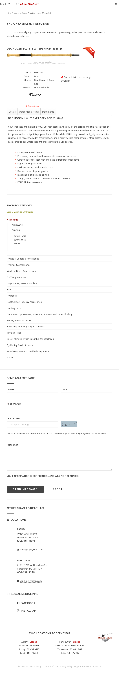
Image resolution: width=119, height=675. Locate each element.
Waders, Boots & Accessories (22, 271)
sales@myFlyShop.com (31, 549)
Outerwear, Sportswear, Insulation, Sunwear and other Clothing (40, 314)
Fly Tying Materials (16, 277)
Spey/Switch (20, 239)
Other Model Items (29, 111)
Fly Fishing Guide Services (20, 345)
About (97, 666)
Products (15, 13)
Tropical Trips (14, 332)
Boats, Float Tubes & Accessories (24, 301)
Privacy (66, 666)
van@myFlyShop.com (31, 580)
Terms (51, 666)
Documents (48, 111)
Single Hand (20, 235)
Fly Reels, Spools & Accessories (23, 258)
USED (17, 243)
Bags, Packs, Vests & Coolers (22, 283)
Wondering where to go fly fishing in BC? (28, 351)
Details (12, 111)
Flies (9, 289)
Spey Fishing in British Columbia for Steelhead (30, 338)
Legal (82, 666)
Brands (17, 225)
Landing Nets (14, 308)
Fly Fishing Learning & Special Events (26, 326)
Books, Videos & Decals (19, 320)
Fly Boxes (12, 295)
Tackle (10, 357)
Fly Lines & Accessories (19, 264)
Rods (24, 13)
